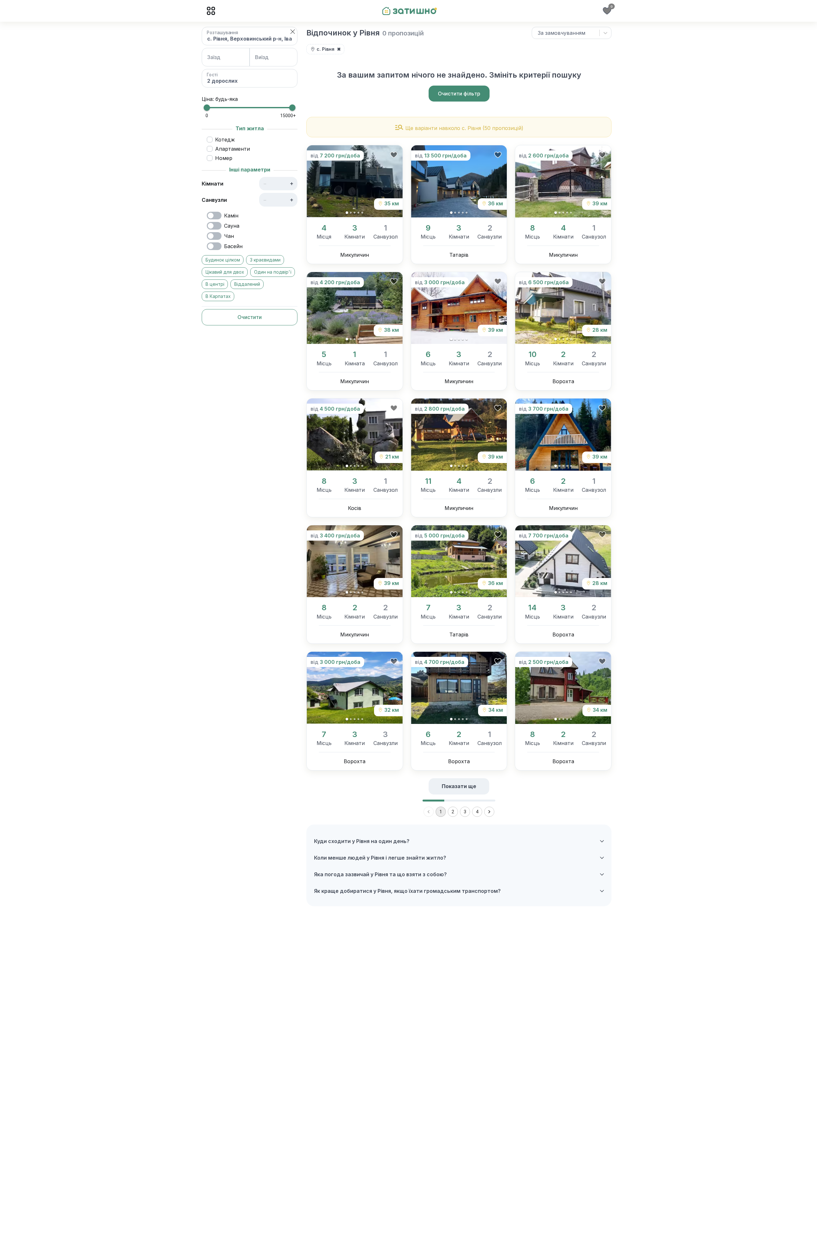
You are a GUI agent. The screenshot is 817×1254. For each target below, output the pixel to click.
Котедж (225, 139)
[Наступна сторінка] (489, 812)
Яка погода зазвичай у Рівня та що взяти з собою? (380, 874)
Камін (231, 215)
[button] (292, 31)
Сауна (231, 226)
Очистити (249, 317)
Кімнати (212, 183)
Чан (229, 236)
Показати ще (459, 786)
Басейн (233, 246)
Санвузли (214, 200)
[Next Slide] (392, 181)
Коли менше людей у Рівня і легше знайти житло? (380, 858)
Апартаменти (232, 149)
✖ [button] (339, 49)
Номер (223, 158)
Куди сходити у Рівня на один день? (361, 841)
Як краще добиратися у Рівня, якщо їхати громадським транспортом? (407, 891)
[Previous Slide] (317, 181)
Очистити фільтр (459, 93)
